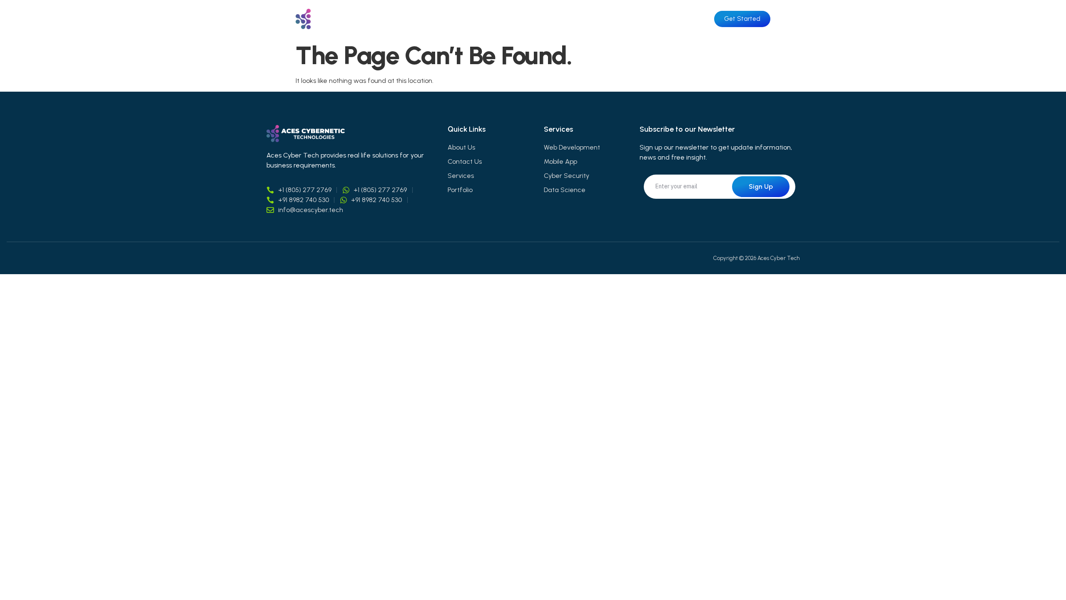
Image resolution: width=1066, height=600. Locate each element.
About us (512, 19)
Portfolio (615, 19)
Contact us (670, 19)
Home (465, 19)
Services (564, 19)
